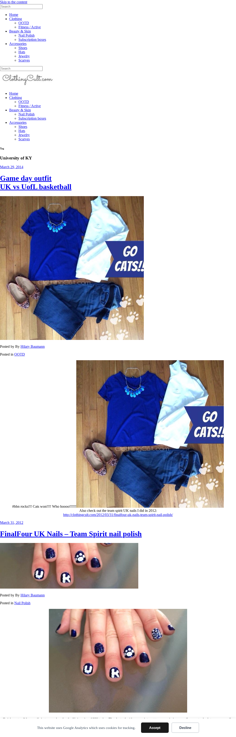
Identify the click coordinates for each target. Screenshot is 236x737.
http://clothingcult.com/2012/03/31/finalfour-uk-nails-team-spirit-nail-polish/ (118, 515)
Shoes (22, 48)
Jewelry (24, 56)
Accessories (18, 44)
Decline (185, 728)
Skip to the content (13, 2)
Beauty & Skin (20, 31)
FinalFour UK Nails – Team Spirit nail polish (71, 534)
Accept (154, 728)
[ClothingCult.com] (27, 86)
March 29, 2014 (11, 167)
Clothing (15, 19)
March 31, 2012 (11, 523)
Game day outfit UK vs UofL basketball (35, 182)
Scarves (24, 60)
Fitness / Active (29, 27)
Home (13, 15)
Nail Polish (26, 35)
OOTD (23, 23)
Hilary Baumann (33, 346)
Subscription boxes (32, 39)
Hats (21, 52)
